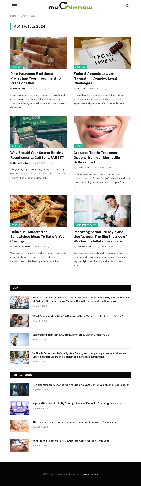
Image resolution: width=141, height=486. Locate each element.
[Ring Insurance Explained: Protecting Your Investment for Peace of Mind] (38, 53)
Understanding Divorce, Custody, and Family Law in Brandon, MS (70, 334)
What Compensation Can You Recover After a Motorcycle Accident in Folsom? (77, 316)
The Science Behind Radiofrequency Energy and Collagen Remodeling (74, 422)
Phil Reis (81, 88)
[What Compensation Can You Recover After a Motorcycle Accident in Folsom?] (19, 320)
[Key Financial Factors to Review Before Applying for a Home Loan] (19, 445)
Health (79, 146)
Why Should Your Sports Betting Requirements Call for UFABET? (37, 155)
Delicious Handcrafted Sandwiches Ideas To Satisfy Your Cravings (38, 236)
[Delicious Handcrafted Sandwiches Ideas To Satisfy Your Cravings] (38, 211)
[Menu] (14, 5)
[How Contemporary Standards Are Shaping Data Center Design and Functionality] (19, 389)
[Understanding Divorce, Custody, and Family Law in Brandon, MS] (19, 339)
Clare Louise (83, 168)
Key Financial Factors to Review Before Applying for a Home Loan (71, 440)
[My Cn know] (70, 5)
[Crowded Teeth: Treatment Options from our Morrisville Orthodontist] (102, 132)
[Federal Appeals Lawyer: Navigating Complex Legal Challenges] (102, 53)
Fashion (16, 67)
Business (80, 67)
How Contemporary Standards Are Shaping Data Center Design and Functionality (80, 385)
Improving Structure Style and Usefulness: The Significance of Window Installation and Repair (100, 236)
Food (14, 225)
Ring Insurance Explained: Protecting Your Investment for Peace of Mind (36, 78)
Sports (16, 146)
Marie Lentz (19, 88)
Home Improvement (86, 225)
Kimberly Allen (84, 247)
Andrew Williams (21, 247)
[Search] (127, 5)
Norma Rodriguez (22, 163)
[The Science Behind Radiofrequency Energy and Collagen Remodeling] (19, 426)
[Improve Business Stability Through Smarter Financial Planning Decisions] (19, 408)
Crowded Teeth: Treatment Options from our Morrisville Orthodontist (97, 157)
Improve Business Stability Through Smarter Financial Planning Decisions (76, 403)
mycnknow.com (90, 474)
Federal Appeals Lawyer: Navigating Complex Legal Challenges (95, 78)
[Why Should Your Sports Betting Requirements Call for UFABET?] (38, 132)
